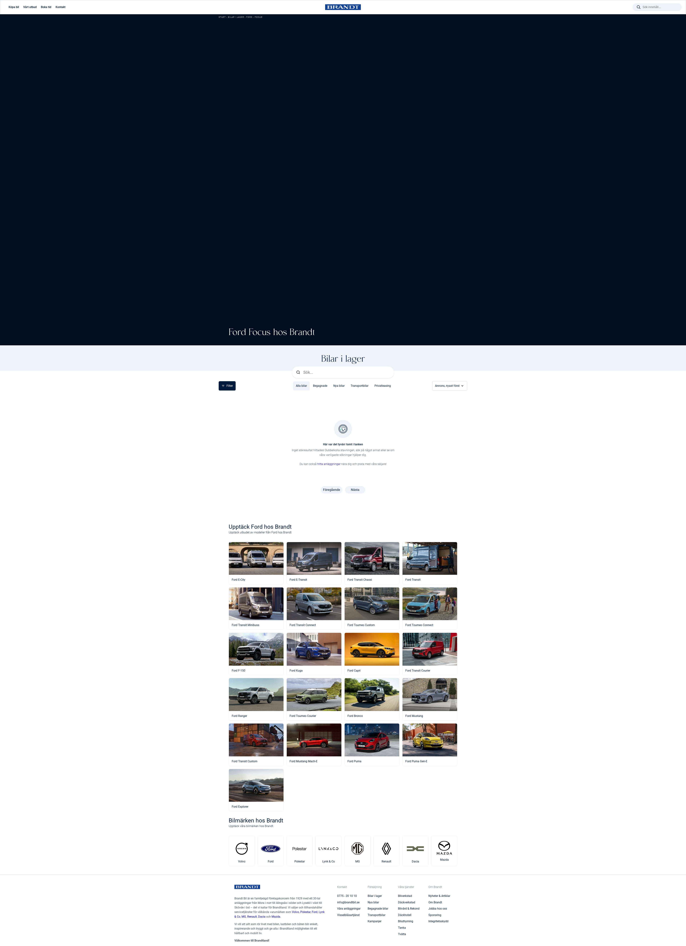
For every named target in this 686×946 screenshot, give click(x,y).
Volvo (295, 912)
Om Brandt (435, 902)
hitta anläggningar (328, 464)
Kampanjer (374, 921)
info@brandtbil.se (348, 902)
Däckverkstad (406, 902)
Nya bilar (339, 385)
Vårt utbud (30, 7)
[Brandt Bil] (343, 7)
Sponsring (434, 915)
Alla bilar (301, 385)
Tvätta (402, 934)
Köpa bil (14, 7)
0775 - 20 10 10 (347, 896)
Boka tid (46, 7)
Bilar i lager (236, 17)
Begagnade (320, 385)
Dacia (261, 916)
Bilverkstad (405, 896)
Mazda (276, 916)
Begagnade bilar (378, 908)
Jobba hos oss (437, 908)
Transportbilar (359, 385)
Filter (230, 385)
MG (244, 916)
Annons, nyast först (447, 385)
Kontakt (60, 7)
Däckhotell (404, 915)
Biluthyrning (405, 921)
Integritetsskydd (438, 921)
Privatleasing (382, 385)
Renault (252, 916)
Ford (249, 17)
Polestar (305, 912)
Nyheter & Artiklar (439, 896)
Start (222, 17)
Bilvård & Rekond (408, 908)
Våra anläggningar (349, 908)
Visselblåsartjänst (348, 915)
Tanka (402, 927)
